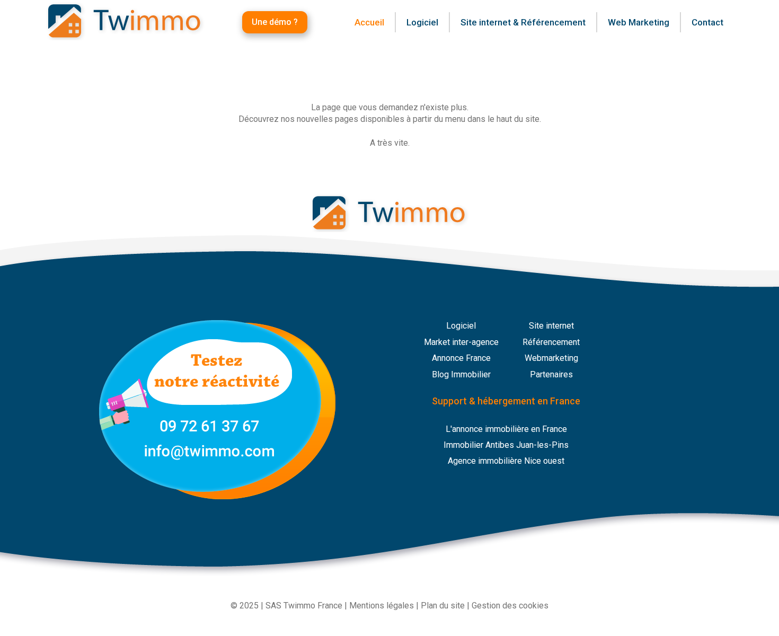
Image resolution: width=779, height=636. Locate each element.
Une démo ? (275, 22)
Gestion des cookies (510, 605)
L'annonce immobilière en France (506, 429)
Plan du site (443, 605)
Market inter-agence (461, 342)
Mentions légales (381, 605)
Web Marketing (638, 22)
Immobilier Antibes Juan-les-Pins (506, 445)
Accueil (369, 22)
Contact (707, 22)
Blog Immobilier (461, 374)
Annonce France (461, 358)
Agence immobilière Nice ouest (506, 461)
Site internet (551, 326)
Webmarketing (551, 358)
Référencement (551, 342)
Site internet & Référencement (523, 22)
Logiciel (461, 326)
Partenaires (551, 374)
